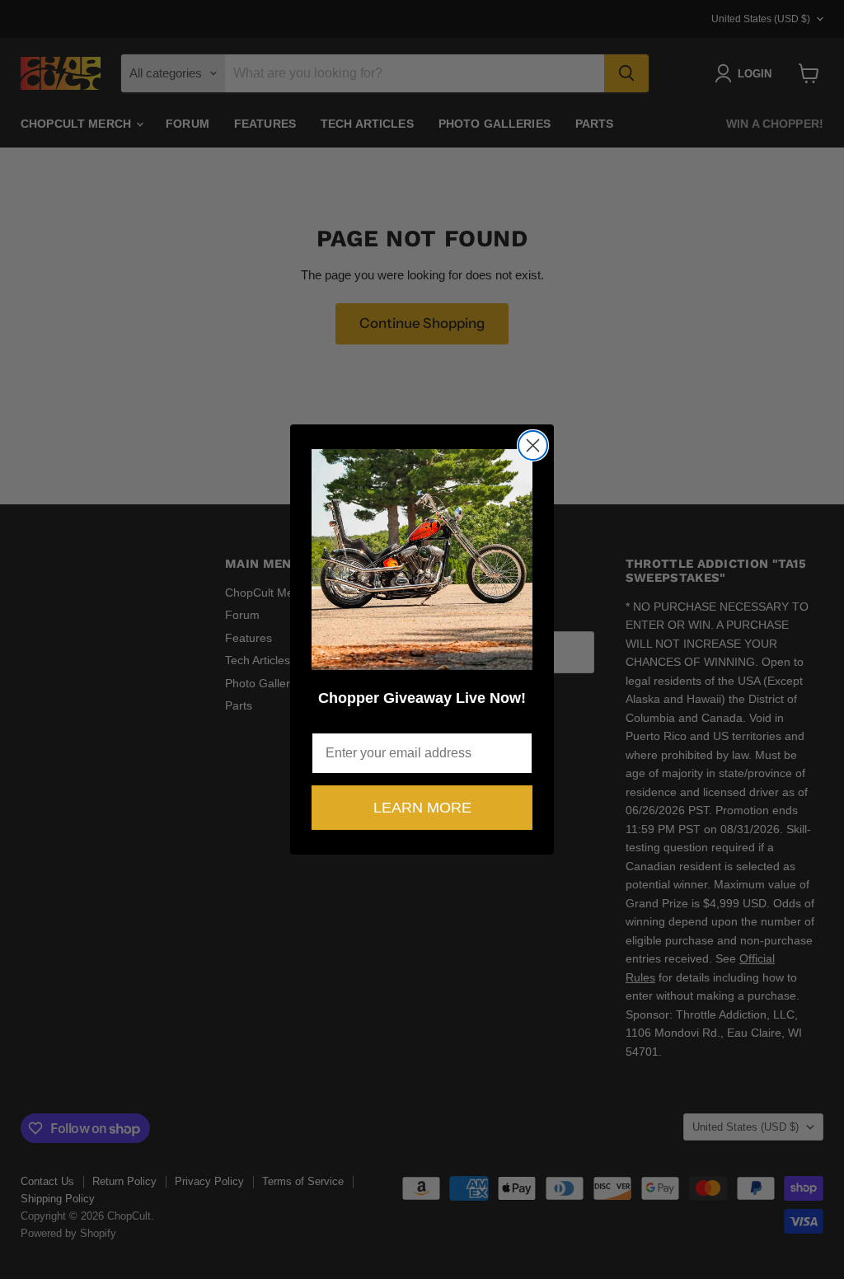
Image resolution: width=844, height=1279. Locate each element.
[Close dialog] (532, 445)
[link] (422, 559)
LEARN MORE (422, 807)
